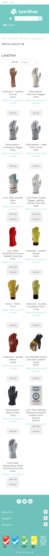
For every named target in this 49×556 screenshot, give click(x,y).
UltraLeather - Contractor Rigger (13, 146)
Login (12, 2)
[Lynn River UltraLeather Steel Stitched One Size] (13, 449)
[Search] (40, 18)
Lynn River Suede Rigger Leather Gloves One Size (36, 200)
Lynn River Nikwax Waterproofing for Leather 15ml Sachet (36, 414)
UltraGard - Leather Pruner (13, 93)
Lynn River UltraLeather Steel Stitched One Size (13, 466)
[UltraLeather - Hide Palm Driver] (36, 130)
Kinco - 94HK (13, 303)
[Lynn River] (24, 10)
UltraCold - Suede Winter (13, 358)
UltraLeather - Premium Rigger (36, 93)
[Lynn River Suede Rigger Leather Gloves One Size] (36, 183)
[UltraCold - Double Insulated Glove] (36, 290)
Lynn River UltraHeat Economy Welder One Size (13, 253)
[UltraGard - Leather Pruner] (13, 77)
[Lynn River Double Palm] (13, 183)
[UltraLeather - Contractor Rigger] (13, 130)
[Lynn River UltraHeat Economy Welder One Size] (13, 237)
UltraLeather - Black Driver (13, 411)
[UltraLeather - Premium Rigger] (36, 77)
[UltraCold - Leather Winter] (36, 237)
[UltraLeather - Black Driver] (13, 396)
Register (5, 2)
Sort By (15, 62)
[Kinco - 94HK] (13, 290)
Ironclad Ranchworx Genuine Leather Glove (36, 360)
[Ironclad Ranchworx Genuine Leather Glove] (36, 343)
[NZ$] (10, 18)
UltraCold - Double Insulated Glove (36, 305)
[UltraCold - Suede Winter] (13, 343)
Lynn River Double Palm (13, 199)
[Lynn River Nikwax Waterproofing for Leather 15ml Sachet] (36, 396)
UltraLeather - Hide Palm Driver (36, 146)
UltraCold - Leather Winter (36, 252)
